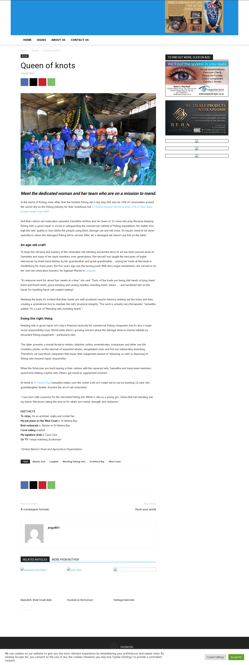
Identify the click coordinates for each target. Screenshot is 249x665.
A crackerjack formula (35, 509)
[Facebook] (24, 82)
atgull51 (54, 527)
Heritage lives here (124, 599)
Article (35, 50)
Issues (41, 40)
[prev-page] (23, 607)
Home (27, 40)
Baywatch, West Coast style (36, 599)
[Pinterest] (42, 82)
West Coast (115, 461)
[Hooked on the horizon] (88, 582)
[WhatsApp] (51, 82)
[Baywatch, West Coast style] (42, 582)
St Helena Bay (42, 382)
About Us (58, 40)
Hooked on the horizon (80, 599)
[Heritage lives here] (135, 582)
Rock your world (145, 509)
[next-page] (29, 607)
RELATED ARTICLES (35, 559)
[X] (33, 82)
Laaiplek (90, 270)
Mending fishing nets (74, 461)
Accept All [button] (236, 657)
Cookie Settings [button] (215, 657)
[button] (223, 40)
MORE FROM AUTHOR (65, 559)
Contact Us (80, 40)
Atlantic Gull (38, 461)
